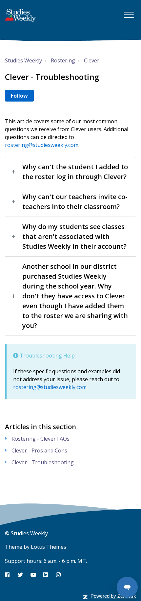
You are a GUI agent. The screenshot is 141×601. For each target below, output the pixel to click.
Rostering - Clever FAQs (40, 438)
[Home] (20, 15)
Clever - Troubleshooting (42, 462)
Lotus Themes (48, 546)
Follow (19, 95)
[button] (128, 14)
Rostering (63, 60)
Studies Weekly (23, 60)
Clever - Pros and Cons (39, 450)
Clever (91, 60)
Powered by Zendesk (113, 596)
